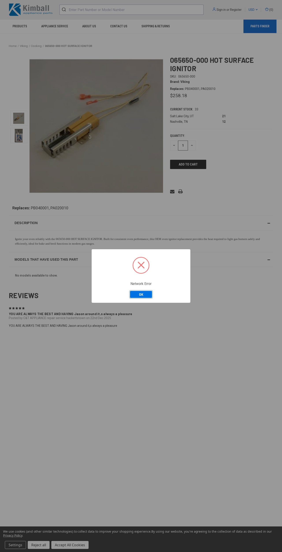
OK (141, 294)
